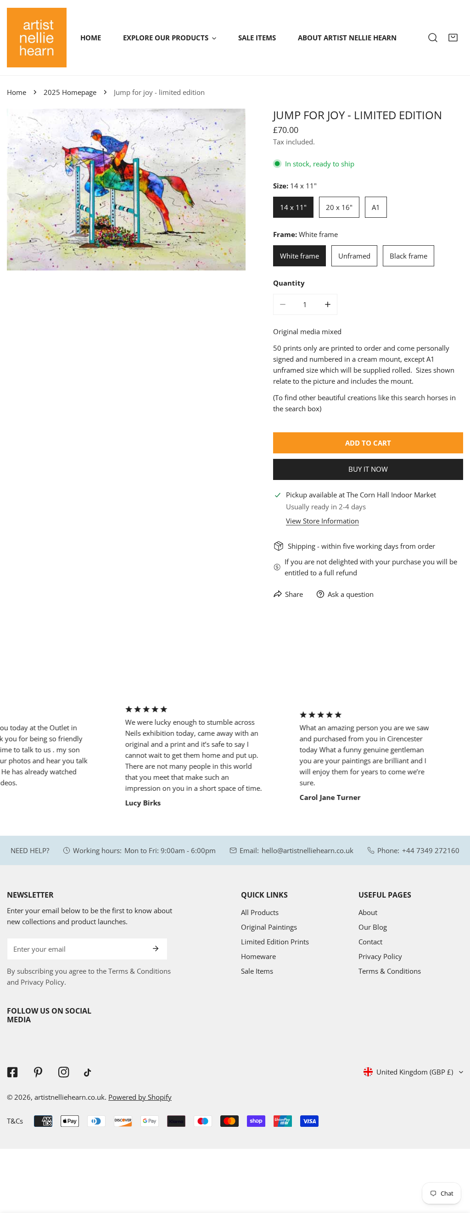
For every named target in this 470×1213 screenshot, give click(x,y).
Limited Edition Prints (275, 941)
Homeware (258, 956)
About (367, 912)
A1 (376, 207)
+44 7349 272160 (430, 850)
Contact (370, 941)
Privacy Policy (380, 956)
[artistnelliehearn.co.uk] (37, 37)
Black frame (408, 255)
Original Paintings (269, 927)
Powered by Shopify (140, 1097)
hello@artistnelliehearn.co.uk (307, 850)
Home (16, 92)
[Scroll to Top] (453, 1164)
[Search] (433, 38)
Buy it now (368, 469)
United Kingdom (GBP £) (414, 1071)
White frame (299, 255)
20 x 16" (339, 207)
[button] (453, 38)
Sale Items (257, 971)
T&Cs (15, 1120)
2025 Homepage (70, 92)
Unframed (354, 255)
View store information (322, 521)
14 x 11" (293, 207)
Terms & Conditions (389, 971)
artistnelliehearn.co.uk (69, 1097)
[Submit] (156, 948)
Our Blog (372, 927)
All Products (260, 912)
